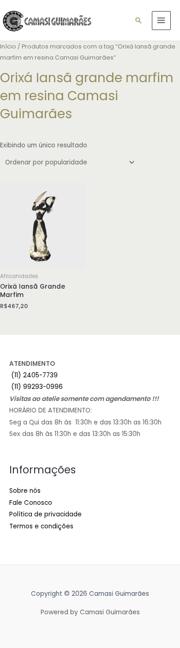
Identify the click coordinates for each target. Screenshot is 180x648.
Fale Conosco (30, 502)
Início (8, 46)
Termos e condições (41, 526)
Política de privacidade (45, 514)
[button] (138, 20)
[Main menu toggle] (161, 20)
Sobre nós (25, 490)
